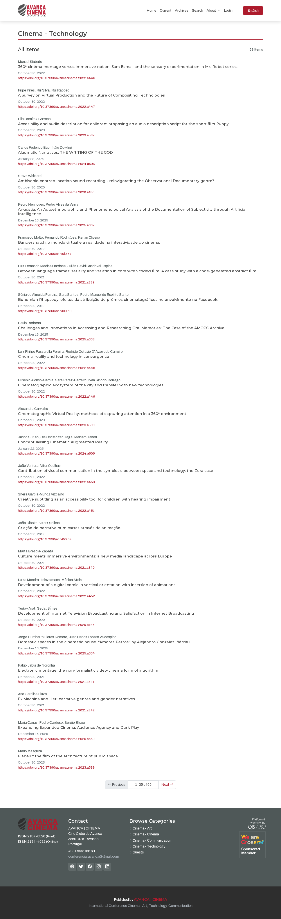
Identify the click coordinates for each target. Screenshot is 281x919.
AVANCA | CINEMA (150, 899)
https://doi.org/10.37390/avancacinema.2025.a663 (56, 339)
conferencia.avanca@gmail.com (93, 856)
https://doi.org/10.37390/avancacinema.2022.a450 (56, 482)
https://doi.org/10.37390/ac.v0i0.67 (45, 254)
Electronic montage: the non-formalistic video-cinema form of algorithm (88, 670)
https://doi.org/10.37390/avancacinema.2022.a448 (56, 368)
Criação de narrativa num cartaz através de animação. (69, 528)
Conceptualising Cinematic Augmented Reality (63, 442)
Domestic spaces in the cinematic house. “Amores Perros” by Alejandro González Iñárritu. (104, 642)
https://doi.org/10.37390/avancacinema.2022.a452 (56, 596)
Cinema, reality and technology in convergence (63, 356)
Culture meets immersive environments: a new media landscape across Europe (95, 556)
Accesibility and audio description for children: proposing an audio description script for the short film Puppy (123, 124)
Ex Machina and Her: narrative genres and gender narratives (76, 699)
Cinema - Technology (149, 846)
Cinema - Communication (152, 840)
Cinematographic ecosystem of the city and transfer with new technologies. (91, 385)
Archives (181, 10)
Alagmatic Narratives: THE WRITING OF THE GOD (65, 152)
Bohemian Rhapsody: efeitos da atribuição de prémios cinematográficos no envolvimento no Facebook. (118, 299)
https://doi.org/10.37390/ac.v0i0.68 (45, 311)
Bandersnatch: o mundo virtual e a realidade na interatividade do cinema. (89, 242)
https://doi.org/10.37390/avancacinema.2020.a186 (56, 192)
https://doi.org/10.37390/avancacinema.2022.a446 (56, 78)
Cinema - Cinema (146, 834)
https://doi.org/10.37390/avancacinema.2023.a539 (56, 767)
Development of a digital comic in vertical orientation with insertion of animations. (97, 585)
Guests (138, 852)
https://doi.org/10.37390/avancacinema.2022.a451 (56, 510)
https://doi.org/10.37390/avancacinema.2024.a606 (56, 453)
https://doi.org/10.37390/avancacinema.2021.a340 (56, 567)
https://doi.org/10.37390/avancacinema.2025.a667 (56, 225)
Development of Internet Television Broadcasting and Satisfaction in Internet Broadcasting (106, 613)
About (212, 10)
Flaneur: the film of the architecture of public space (68, 756)
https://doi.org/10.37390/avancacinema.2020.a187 (56, 625)
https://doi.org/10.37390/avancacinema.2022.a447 (56, 106)
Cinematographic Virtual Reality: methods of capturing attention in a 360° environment (102, 413)
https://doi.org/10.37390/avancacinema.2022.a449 (56, 396)
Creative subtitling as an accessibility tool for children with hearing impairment (94, 499)
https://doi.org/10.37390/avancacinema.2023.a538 (56, 425)
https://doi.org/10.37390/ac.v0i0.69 (45, 539)
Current (165, 10)
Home (151, 10)
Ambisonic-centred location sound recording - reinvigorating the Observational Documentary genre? (116, 181)
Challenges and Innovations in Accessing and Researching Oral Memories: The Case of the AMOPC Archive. (121, 328)
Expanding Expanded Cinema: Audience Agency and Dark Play (78, 727)
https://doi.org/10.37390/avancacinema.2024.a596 (56, 164)
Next (165, 784)
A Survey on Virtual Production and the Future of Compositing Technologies (91, 95)
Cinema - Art (142, 828)
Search (197, 10)
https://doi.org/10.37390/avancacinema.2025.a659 (56, 739)
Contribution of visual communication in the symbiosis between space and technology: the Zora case (115, 470)
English (255, 10)
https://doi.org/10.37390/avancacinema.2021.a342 (56, 710)
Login (228, 10)
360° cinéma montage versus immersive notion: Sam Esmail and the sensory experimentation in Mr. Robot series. (128, 66)
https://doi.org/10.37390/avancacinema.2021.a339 (56, 282)
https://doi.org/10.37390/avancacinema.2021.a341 (56, 681)
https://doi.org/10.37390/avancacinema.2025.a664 (56, 653)
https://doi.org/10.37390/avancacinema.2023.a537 (56, 135)
